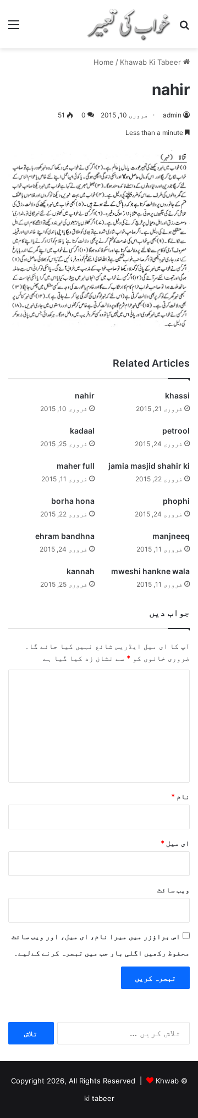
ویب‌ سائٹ (173, 889)
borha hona (73, 500)
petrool (176, 430)
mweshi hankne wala (150, 571)
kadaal (82, 430)
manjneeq (171, 536)
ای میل (175, 843)
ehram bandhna (65, 536)
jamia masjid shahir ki (149, 465)
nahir (85, 395)
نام (180, 796)
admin (172, 115)
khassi (177, 395)
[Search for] (184, 28)
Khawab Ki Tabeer (150, 62)
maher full (76, 465)
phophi (176, 500)
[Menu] (13, 28)
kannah (81, 571)
